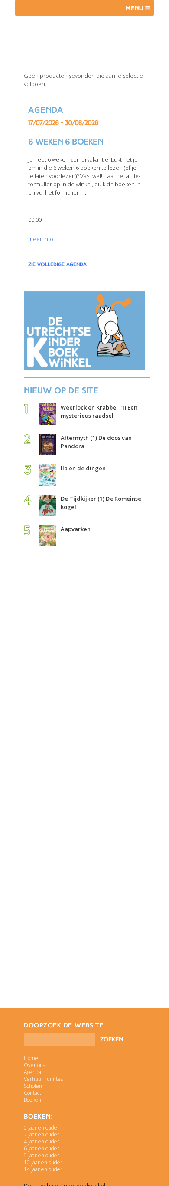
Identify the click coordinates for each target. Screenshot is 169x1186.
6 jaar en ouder (41, 1148)
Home (31, 1058)
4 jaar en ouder (41, 1141)
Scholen (33, 1086)
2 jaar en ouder (41, 1134)
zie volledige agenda (57, 264)
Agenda (32, 1072)
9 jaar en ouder (41, 1155)
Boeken (32, 1099)
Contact (32, 1093)
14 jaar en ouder (43, 1169)
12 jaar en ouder (43, 1162)
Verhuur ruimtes (43, 1079)
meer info (40, 239)
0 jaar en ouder (41, 1127)
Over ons (34, 1065)
